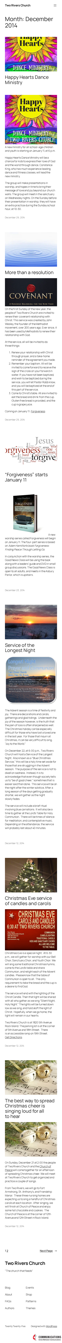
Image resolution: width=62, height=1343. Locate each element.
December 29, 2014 (15, 217)
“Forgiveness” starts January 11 (26, 477)
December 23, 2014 (15, 590)
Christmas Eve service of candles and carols (28, 901)
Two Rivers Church (17, 5)
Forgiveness (38, 411)
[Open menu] (55, 5)
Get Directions (13, 1037)
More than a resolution (29, 272)
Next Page (48, 1251)
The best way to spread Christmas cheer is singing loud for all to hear (30, 1108)
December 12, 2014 (14, 843)
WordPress (51, 1326)
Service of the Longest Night (20, 648)
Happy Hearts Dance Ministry (27, 80)
